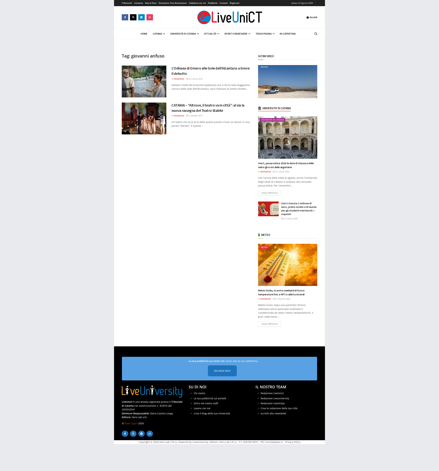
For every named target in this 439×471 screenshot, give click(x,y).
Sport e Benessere (235, 33)
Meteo (264, 247)
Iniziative (138, 3)
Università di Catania (183, 33)
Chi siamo (199, 393)
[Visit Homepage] (229, 17)
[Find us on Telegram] (141, 17)
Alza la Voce (151, 3)
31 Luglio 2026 (282, 171)
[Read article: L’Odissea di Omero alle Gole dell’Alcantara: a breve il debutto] (144, 81)
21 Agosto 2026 (282, 299)
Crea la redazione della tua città (279, 408)
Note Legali (130, 423)
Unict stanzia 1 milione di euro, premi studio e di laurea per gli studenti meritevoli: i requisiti (299, 209)
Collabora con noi (197, 3)
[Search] (316, 34)
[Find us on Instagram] (149, 17)
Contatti (224, 3)
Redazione (179, 79)
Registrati (234, 3)
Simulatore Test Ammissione (173, 3)
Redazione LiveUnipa (273, 403)
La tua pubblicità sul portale (210, 398)
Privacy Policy (292, 442)
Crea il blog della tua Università (212, 413)
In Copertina (288, 33)
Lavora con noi (202, 408)
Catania (157, 33)
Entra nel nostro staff (206, 403)
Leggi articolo (271, 192)
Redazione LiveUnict (272, 393)
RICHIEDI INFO (222, 370)
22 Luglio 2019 (195, 79)
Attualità (210, 33)
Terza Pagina (264, 33)
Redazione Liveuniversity (275, 398)
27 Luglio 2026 (290, 218)
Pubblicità (212, 3)
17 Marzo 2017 (195, 115)
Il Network (127, 3)
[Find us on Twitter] (133, 17)
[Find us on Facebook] (125, 17)
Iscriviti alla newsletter (274, 413)
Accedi (313, 17)
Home (144, 33)
